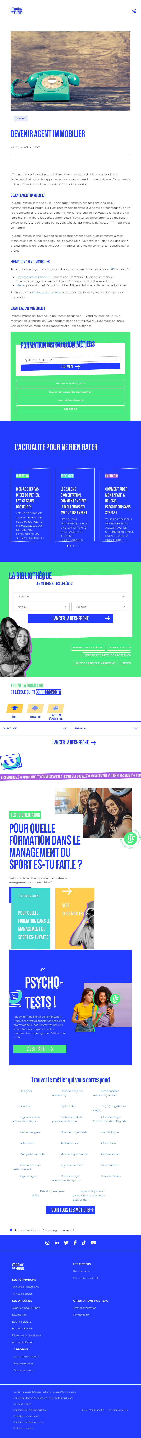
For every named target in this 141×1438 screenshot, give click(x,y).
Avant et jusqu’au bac (26, 1308)
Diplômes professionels (26, 1335)
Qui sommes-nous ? (26, 1356)
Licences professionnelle (33, 277)
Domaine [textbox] (9, 728)
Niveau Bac (19, 1314)
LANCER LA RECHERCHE (70, 618)
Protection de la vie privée (26, 1416)
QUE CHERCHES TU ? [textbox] (39, 360)
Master (20, 285)
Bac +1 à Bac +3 (21, 1321)
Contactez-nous (23, 1370)
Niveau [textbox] (22, 606)
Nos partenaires (23, 1363)
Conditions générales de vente (28, 1422)
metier (21, 118)
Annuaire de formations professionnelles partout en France (43, 1398)
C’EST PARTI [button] (36, 1049)
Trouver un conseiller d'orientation (70, 391)
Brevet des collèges (87, 647)
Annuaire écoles (22, 1293)
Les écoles (70, 408)
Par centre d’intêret (85, 1278)
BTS (112, 269)
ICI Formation (69, 1392)
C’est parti (67, 367)
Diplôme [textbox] (23, 596)
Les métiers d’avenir (70, 400)
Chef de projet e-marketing (95, 663)
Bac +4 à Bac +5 (22, 1328)
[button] (67, 546)
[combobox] (70, 359)
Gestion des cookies (23, 1428)
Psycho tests (81, 1314)
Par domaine (81, 1271)
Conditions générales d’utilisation (30, 1410)
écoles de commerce (46, 292)
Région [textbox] (80, 728)
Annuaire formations (25, 1286)
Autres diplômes (22, 1342)
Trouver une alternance (70, 383)
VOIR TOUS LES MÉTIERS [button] (70, 1210)
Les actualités (27, 1230)
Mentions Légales (22, 1404)
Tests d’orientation (84, 1308)
